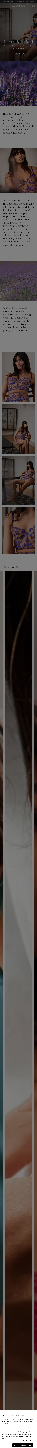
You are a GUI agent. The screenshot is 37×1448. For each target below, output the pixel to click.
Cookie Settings (28, 1441)
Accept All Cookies (22, 1445)
